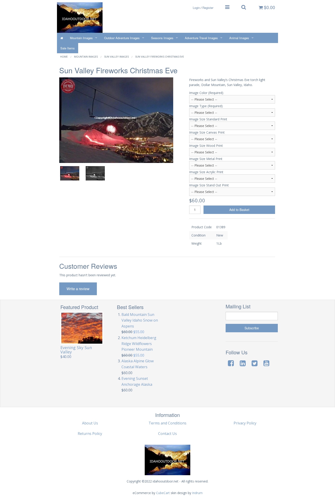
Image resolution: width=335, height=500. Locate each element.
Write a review (78, 288)
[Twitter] (255, 363)
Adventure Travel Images (201, 38)
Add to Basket (239, 209)
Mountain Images (81, 38)
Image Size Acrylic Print (206, 172)
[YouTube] (266, 363)
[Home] (62, 38)
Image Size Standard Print (208, 119)
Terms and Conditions (167, 423)
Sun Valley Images (116, 56)
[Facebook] (231, 363)
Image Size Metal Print (205, 159)
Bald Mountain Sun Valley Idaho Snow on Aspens (139, 320)
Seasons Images (162, 38)
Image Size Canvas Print (207, 132)
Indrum (197, 493)
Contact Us (167, 433)
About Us (90, 423)
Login (196, 7)
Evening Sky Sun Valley (76, 350)
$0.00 (269, 7)
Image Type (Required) (206, 106)
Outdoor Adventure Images (122, 38)
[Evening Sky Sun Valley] (81, 328)
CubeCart (163, 493)
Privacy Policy (245, 423)
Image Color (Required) (206, 93)
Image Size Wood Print (206, 145)
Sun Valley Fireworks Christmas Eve (159, 56)
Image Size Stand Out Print (209, 185)
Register (207, 7)
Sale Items (67, 48)
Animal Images (239, 38)
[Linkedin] (243, 363)
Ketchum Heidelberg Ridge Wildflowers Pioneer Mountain (138, 343)
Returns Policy (90, 433)
